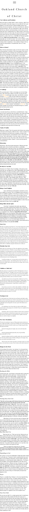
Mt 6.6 (4, 95)
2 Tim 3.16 (22, 104)
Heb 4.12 (4, 104)
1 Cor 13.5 (6, 96)
